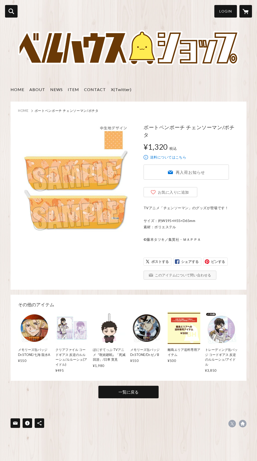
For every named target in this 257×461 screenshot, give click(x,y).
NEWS (56, 89)
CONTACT (95, 89)
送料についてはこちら (168, 157)
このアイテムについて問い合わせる (183, 275)
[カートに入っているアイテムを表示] (245, 11)
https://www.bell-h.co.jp (242, 423)
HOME (17, 89)
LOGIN (225, 11)
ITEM (73, 89)
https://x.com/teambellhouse (232, 423)
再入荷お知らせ (190, 172)
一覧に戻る (128, 392)
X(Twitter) (121, 89)
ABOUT (37, 89)
